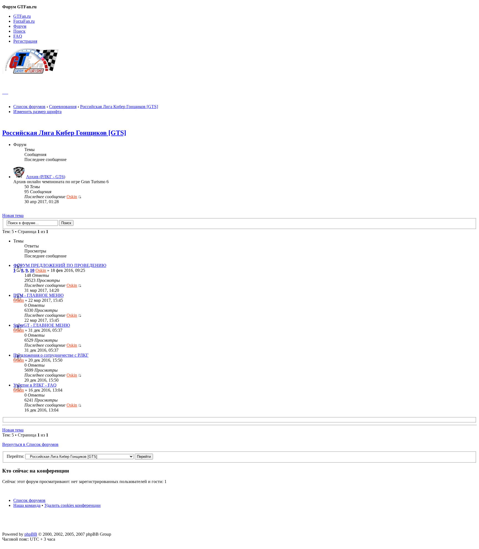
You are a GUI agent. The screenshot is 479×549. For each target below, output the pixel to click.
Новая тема (13, 215)
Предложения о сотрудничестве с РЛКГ (50, 355)
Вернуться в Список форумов (30, 444)
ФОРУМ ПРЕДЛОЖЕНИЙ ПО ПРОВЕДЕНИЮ (59, 265)
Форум (19, 26)
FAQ (17, 36)
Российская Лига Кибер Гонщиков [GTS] (119, 106)
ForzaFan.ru (24, 21)
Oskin (72, 196)
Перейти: (15, 456)
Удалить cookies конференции (72, 505)
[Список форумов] (32, 72)
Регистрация (25, 41)
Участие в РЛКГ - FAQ (35, 385)
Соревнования (63, 106)
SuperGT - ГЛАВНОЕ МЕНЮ (41, 325)
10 (32, 270)
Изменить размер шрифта (37, 111)
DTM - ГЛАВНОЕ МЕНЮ (38, 295)
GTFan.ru (22, 16)
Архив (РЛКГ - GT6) (45, 176)
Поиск (19, 31)
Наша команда (26, 505)
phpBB (30, 534)
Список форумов (29, 106)
